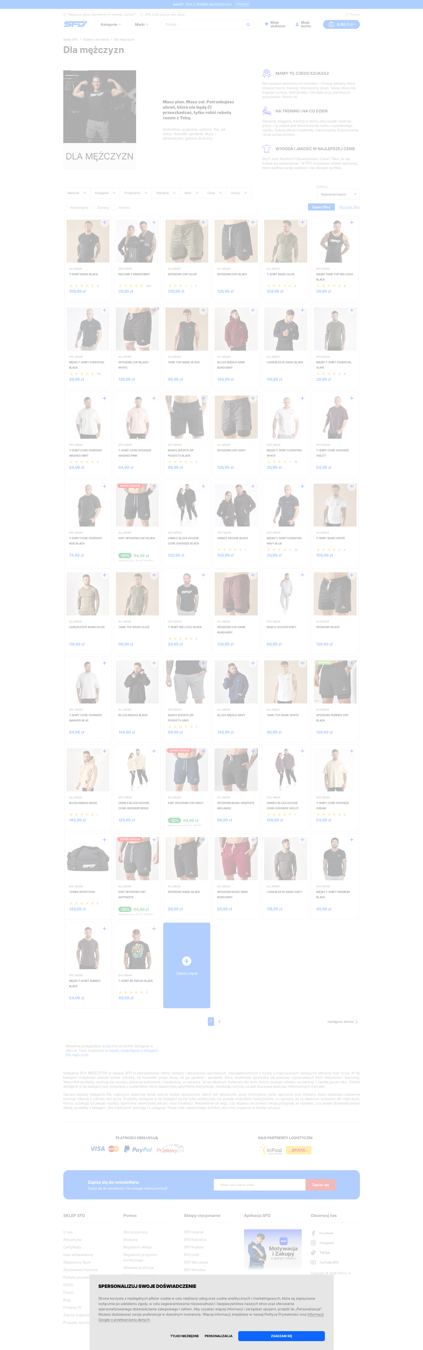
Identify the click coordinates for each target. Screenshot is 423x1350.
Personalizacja (218, 1336)
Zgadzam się (281, 1336)
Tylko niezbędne (184, 1336)
